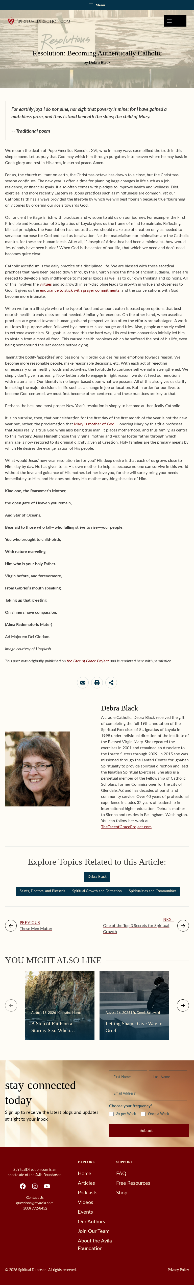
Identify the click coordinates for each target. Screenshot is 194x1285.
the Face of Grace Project (88, 661)
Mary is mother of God (94, 424)
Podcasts (88, 1192)
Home (84, 1173)
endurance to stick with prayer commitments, (80, 290)
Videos (85, 1202)
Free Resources (133, 1183)
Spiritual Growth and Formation (97, 891)
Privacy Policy (178, 1270)
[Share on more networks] (111, 682)
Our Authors (91, 1221)
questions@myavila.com (35, 1203)
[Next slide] (183, 1005)
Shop (121, 1192)
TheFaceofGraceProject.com (126, 827)
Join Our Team (93, 1231)
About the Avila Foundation (95, 1244)
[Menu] (175, 21)
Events (85, 1212)
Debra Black (97, 877)
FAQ (121, 1173)
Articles (86, 1183)
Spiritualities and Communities (152, 891)
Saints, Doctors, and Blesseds (42, 891)
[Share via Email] (83, 682)
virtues (46, 284)
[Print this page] (97, 682)
